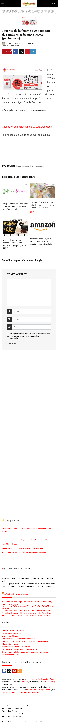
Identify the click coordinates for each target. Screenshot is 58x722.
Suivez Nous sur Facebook (12, 714)
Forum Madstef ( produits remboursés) (18, 638)
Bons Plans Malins (10, 636)
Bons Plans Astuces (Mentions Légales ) (18, 706)
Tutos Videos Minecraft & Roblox (16, 646)
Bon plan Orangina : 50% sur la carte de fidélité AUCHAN (27, 613)
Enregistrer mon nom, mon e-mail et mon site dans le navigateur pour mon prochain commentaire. (28, 336)
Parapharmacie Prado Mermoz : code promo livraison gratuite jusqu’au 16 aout (15, 206)
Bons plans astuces (13, 43)
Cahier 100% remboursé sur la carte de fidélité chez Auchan (28, 611)
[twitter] (9, 671)
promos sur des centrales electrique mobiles (21, 692)
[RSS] (19, 671)
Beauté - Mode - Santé (21, 11)
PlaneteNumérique (10, 644)
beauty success (22, 166)
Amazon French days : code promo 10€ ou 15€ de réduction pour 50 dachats (41, 241)
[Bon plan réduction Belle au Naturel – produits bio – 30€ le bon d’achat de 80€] (42, 185)
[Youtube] (14, 671)
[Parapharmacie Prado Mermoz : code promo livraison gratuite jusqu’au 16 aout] (15, 185)
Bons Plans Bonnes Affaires (13, 630)
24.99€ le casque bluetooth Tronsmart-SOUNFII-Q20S (26, 615)
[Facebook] (4, 671)
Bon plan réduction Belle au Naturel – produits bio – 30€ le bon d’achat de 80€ (42, 205)
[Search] (54, 3)
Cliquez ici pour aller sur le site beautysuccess (27, 126)
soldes (25, 682)
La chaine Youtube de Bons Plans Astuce (19, 649)
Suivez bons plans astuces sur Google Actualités (22, 548)
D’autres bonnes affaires (16, 594)
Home (5, 11)
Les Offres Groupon (11, 544)
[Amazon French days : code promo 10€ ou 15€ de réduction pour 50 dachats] (42, 221)
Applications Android (10, 711)
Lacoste (44, 679)
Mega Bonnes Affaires (11, 633)
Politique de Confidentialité (12, 709)
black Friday (50, 682)
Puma (52, 679)
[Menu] (3, 3)
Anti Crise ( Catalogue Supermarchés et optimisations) (25, 641)
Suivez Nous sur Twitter (11, 717)
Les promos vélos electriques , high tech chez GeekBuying (27, 540)
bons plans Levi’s (32, 679)
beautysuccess (38, 166)
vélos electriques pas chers (39, 690)
